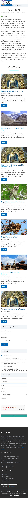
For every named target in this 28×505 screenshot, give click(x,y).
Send (14, 415)
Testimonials (7, 476)
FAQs (5, 482)
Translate (12, 486)
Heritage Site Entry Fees (10, 363)
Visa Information (8, 355)
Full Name (3, 378)
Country (3, 391)
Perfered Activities (5, 331)
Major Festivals (8, 361)
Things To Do (13, 5)
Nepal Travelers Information (11, 369)
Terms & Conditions (9, 478)
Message (3, 398)
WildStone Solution (22, 493)
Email (2, 385)
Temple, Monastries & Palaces (11, 358)
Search (5, 344)
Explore (4, 105)
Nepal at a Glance (8, 366)
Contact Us (6, 480)
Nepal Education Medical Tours (16, 491)
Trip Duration (4, 337)
